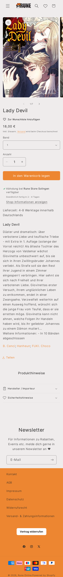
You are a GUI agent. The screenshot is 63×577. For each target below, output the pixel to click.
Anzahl (7, 154)
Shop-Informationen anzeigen (26, 202)
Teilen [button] (10, 357)
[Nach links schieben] (23, 103)
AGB (9, 482)
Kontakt (11, 474)
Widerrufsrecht (16, 507)
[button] (8, 6)
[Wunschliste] (45, 6)
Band (6, 137)
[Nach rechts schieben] (39, 103)
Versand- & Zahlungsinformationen (30, 516)
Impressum (14, 491)
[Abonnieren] (52, 459)
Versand (21, 131)
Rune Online (25, 575)
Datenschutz (15, 499)
